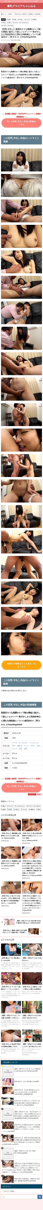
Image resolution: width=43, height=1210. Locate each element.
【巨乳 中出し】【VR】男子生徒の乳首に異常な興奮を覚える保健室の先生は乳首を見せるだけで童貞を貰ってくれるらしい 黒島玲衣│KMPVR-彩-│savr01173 (21, 1141)
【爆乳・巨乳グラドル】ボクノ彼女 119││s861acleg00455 (24, 1152)
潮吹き (35, 19)
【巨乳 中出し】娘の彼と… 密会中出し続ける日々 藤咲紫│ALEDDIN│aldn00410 (27, 1180)
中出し (21, 19)
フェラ (28, 19)
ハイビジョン (24, 22)
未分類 (3, 19)
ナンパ (16, 22)
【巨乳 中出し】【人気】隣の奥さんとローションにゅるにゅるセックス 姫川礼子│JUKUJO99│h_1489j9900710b (27, 1092)
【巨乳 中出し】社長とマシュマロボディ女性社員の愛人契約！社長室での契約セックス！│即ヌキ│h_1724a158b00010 (27, 1103)
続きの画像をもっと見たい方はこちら (22, 665)
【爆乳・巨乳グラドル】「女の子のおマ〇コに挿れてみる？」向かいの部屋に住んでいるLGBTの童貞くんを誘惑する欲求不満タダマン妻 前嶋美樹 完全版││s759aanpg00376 (27, 1115)
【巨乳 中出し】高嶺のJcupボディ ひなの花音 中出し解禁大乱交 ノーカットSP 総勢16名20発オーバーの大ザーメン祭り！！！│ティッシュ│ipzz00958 (21, 1128)
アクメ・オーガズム (8, 25)
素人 (10, 22)
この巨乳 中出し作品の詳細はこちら (22, 123)
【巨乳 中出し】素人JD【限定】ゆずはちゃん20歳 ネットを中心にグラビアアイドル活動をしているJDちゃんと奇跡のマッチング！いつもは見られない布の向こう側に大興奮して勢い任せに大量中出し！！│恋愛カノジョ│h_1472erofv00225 (21, 1168)
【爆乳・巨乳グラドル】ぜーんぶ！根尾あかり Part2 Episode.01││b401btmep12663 (27, 1070)
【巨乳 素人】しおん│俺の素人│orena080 (26, 1081)
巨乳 (15, 19)
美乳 (9, 19)
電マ (4, 22)
